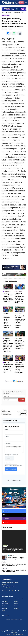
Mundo (16, 606)
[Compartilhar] (19, 33)
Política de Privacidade (17, 634)
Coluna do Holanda (18, 599)
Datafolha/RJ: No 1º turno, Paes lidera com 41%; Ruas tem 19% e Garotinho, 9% (14, 564)
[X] (6, 590)
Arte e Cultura (9, 12)
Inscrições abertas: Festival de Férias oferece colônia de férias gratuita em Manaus (8, 297)
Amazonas (4, 601)
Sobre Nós (7, 634)
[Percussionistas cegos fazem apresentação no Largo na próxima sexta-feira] (8, 358)
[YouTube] (15, 590)
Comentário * (8, 443)
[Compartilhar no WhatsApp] (14, 33)
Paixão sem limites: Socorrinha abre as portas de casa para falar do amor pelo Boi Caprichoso (19, 298)
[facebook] (3, 590)
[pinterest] (12, 590)
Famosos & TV (5, 603)
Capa (3, 599)
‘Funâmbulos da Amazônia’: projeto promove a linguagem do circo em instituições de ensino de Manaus (20, 321)
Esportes (16, 608)
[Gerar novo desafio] (12, 458)
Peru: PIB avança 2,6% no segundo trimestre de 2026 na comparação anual (14, 571)
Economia (4, 608)
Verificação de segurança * (11, 454)
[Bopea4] (10, 2)
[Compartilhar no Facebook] (8, 33)
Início (3, 12)
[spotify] (19, 590)
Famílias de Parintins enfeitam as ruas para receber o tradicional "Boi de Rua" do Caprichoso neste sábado (8, 346)
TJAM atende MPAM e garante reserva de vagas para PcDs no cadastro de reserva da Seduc (16, 558)
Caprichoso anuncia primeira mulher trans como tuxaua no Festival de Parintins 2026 (20, 344)
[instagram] (9, 590)
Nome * (6, 429)
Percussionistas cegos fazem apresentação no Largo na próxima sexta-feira (8, 368)
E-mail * (6, 436)
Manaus (16, 603)
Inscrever (22, 399)
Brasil (3, 606)
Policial (16, 601)
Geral (3, 610)
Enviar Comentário (11, 469)
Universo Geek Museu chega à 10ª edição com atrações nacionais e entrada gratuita (19, 368)
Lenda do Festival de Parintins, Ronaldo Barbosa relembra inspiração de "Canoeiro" (7, 321)
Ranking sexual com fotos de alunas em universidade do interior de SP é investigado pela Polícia (13, 549)
